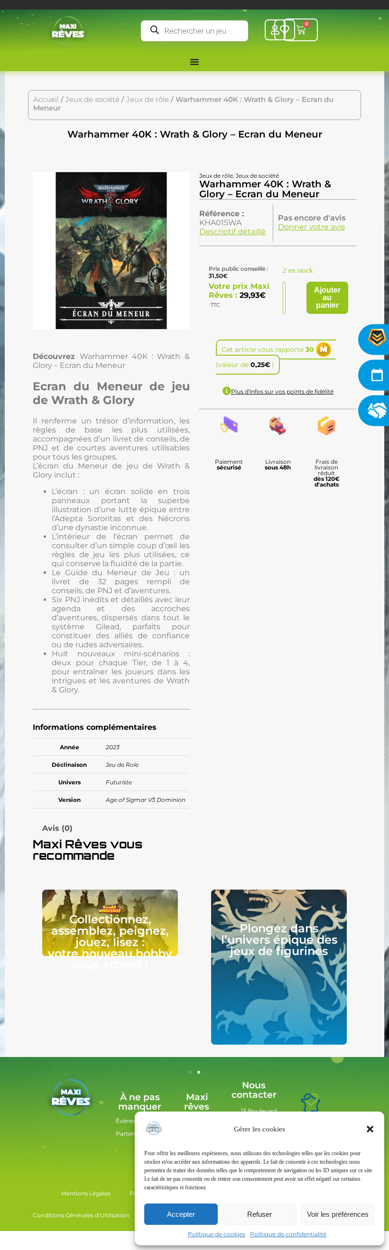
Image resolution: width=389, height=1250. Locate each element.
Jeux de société (92, 99)
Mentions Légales (86, 1193)
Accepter (181, 1214)
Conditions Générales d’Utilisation (81, 1215)
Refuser (259, 1214)
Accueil (46, 99)
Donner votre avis (311, 226)
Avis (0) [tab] (57, 828)
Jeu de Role (122, 764)
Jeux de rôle (147, 99)
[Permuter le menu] (194, 61)
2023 (113, 747)
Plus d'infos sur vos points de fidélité (282, 391)
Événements (134, 1120)
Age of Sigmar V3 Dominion (145, 799)
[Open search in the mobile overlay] (194, 31)
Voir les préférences (338, 1214)
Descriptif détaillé (232, 231)
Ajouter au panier (327, 297)
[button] (370, 1129)
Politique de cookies (216, 1234)
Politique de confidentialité (288, 1234)
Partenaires (132, 1133)
